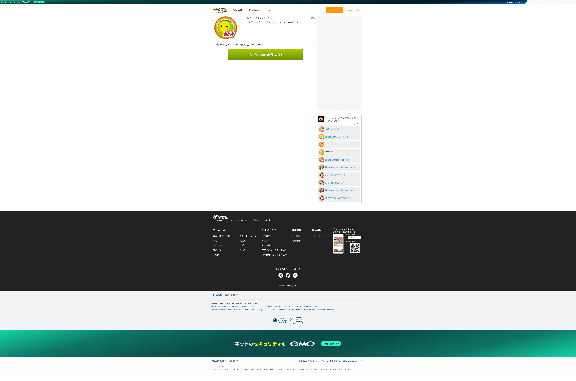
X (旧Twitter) (318, 236)
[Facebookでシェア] (288, 275)
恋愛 (242, 245)
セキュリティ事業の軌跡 (326, 309)
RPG (215, 240)
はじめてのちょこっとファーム (338, 137)
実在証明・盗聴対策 (218, 310)
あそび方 (266, 236)
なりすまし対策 (309, 310)
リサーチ (295, 370)
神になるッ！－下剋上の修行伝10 (340, 167)
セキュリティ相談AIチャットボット (305, 306)
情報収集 (305, 370)
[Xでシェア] (280, 275)
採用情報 (296, 240)
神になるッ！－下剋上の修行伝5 (339, 190)
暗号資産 (324, 370)
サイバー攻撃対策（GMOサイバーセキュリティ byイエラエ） (249, 310)
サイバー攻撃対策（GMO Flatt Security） (287, 310)
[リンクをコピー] (295, 275)
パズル (243, 240)
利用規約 (266, 245)
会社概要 (296, 236)
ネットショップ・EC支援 (239, 370)
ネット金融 (314, 370)
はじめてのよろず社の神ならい (338, 198)
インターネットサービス (220, 370)
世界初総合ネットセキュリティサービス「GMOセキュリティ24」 (234, 307)
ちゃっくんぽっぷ (332, 118)
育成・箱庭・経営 (221, 236)
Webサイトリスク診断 (282, 307)
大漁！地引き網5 (332, 129)
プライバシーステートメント (275, 249)
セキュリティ (268, 370)
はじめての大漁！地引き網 (337, 160)
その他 (216, 254)
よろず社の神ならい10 (335, 175)
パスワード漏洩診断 (265, 307)
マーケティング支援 (283, 370)
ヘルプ (265, 240)
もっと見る (355, 124)
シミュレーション (248, 236)
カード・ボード (220, 245)
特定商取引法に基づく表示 (274, 254)
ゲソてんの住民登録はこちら (265, 54)
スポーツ (217, 249)
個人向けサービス (336, 370)
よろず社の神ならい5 (334, 183)
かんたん (244, 249)
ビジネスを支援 (256, 370)
